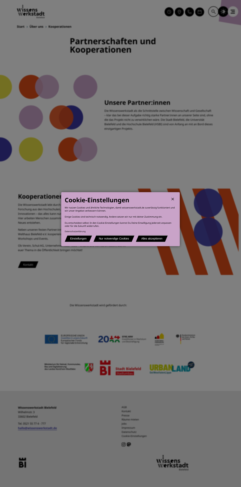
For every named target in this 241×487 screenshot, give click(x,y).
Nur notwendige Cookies (114, 238)
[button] (173, 198)
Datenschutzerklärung (75, 231)
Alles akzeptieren (151, 238)
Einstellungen (78, 238)
